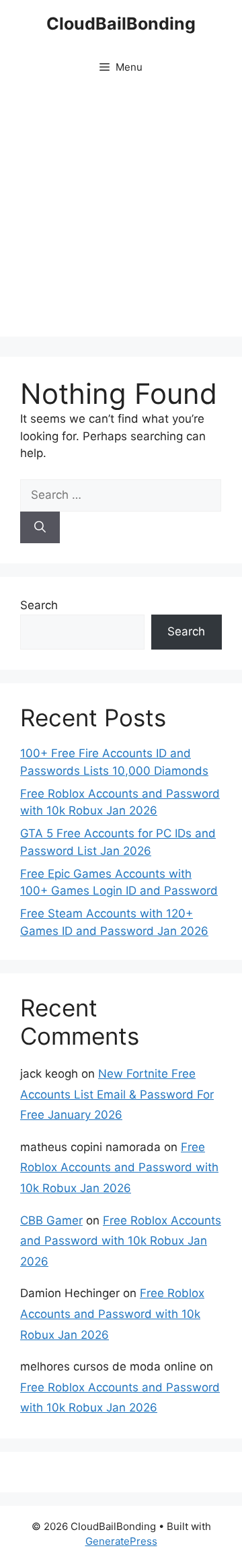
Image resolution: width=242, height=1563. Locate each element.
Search (39, 605)
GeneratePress (121, 1541)
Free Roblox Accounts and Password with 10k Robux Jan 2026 (119, 1167)
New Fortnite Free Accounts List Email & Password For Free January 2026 (117, 1094)
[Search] (40, 528)
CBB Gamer (51, 1220)
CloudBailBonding (121, 23)
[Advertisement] (121, 215)
